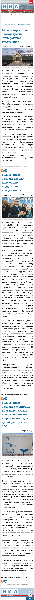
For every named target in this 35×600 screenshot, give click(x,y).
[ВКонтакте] (19, 14)
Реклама (17, 584)
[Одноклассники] (22, 14)
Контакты (10, 584)
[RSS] (15, 14)
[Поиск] (12, 14)
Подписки (24, 584)
